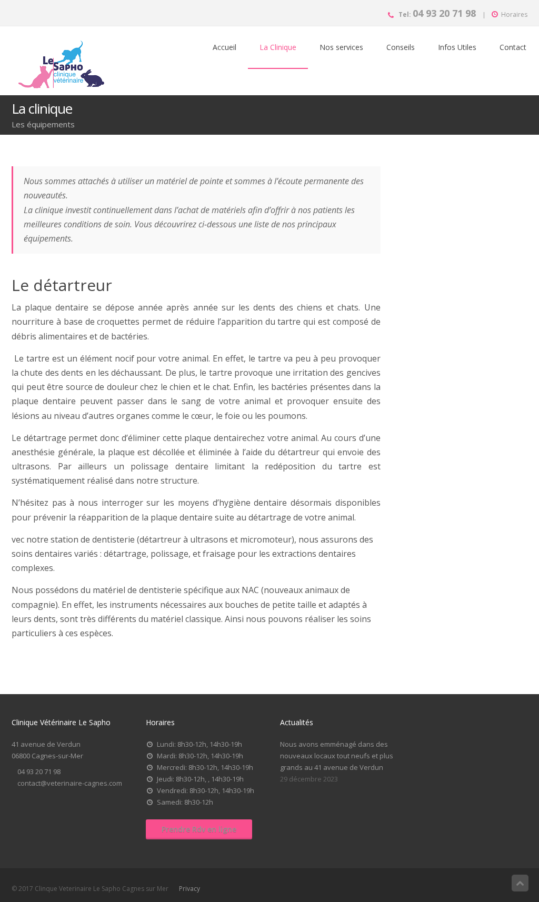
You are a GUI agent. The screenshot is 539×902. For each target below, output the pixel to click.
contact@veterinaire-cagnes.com (69, 783)
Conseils (400, 47)
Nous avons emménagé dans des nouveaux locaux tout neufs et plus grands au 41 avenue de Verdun (336, 755)
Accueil (224, 47)
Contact (513, 47)
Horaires (514, 14)
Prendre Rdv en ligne (199, 829)
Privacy (189, 888)
